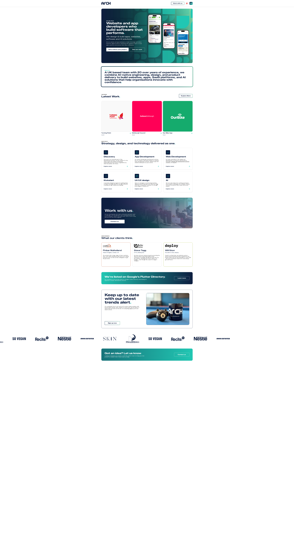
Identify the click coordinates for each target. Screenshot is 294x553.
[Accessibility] (186, 3)
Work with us (177, 3)
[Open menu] (191, 3)
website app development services (180, 161)
